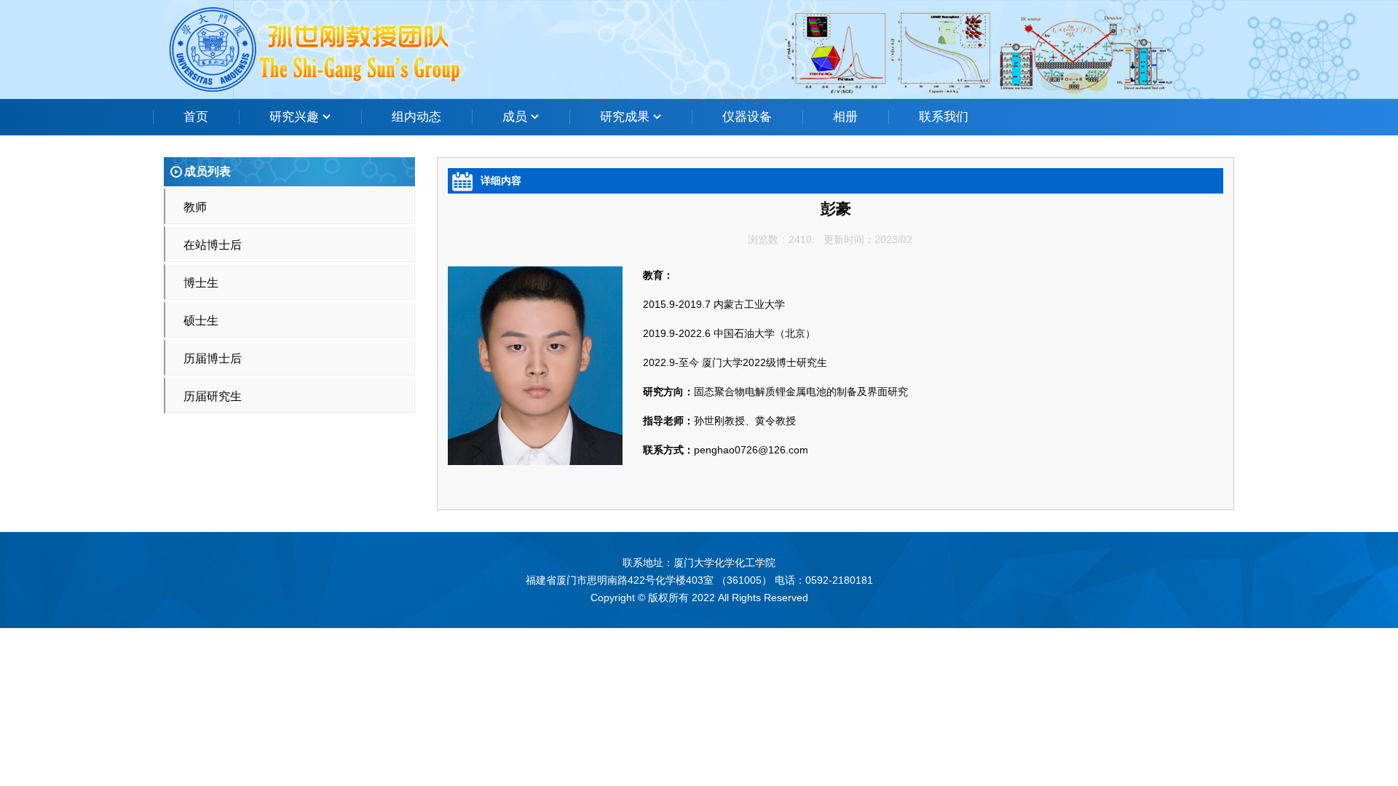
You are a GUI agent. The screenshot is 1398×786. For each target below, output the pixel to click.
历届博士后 (212, 358)
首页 (195, 117)
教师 (195, 207)
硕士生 (200, 320)
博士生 (200, 283)
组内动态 (416, 117)
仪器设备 (747, 117)
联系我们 (943, 117)
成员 (516, 117)
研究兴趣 (296, 117)
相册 (845, 117)
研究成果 (626, 117)
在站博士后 (212, 245)
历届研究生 (212, 396)
